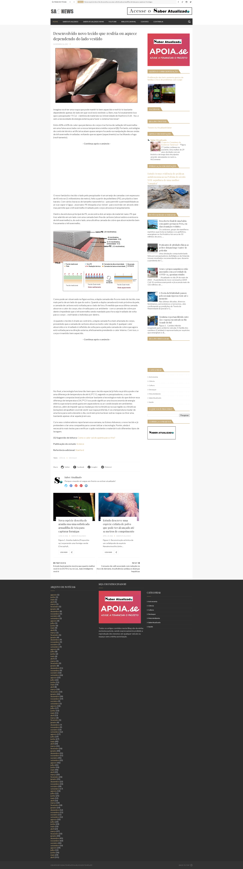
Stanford (80, 450)
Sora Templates (67, 865)
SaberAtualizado (155, 398)
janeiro (53, 609)
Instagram (81, 485)
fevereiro (54, 606)
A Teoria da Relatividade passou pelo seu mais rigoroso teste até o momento (173, 296)
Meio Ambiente (155, 394)
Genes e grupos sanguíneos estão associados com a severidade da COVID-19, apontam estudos (173, 272)
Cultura (152, 385)
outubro (54, 616)
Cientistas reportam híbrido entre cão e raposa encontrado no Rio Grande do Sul (174, 320)
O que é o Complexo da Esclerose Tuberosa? (171, 143)
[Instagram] (186, 2)
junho (52, 597)
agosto (53, 595)
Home (55, 22)
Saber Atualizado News (93, 22)
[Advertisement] (96, 168)
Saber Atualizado (70, 22)
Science (80, 443)
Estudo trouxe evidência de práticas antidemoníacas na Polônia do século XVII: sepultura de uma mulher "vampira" (166, 178)
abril (52, 602)
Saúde (151, 402)
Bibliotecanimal (128, 22)
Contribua (158, 22)
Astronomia (153, 377)
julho (52, 623)
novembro (54, 614)
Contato (145, 22)
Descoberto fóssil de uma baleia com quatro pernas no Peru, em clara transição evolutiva (173, 224)
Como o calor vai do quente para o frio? (96, 437)
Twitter (66, 485)
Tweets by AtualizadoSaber (160, 127)
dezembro (54, 611)
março (53, 604)
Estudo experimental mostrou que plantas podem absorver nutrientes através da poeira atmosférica (120, 2)
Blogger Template (84, 865)
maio (52, 599)
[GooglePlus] (182, 2)
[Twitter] (190, 2)
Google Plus (76, 485)
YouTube (113, 22)
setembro (54, 618)
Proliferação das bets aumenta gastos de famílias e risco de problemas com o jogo (165, 78)
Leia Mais (64, 552)
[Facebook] (178, 2)
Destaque (73, 458)
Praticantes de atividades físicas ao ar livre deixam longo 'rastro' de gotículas (174, 248)
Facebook (71, 485)
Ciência (62, 458)
